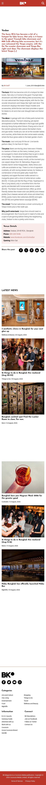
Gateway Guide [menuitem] (7, 719)
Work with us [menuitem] (6, 724)
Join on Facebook (31, 719)
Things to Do (28, 698)
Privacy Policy (30, 781)
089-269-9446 (15, 234)
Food (3, 703)
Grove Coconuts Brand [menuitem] (9, 730)
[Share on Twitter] (26, 250)
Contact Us (28, 724)
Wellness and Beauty (31, 703)
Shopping (27, 695)
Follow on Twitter (31, 722)
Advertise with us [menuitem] (8, 722)
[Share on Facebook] (21, 250)
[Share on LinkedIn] (37, 250)
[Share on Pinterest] (32, 250)
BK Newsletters (30, 716)
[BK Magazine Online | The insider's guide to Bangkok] (23, 3)
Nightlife (4, 706)
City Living (5, 698)
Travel (26, 701)
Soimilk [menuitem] (4, 733)
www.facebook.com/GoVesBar (23, 237)
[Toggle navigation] (2, 3)
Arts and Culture (7, 695)
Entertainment (7, 701)
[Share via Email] (42, 250)
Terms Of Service (17, 781)
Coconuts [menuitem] (5, 727)
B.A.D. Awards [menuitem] (7, 716)
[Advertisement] (23, 17)
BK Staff (7, 85)
